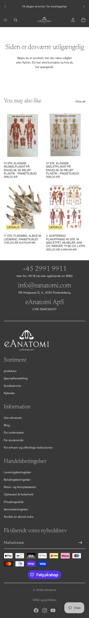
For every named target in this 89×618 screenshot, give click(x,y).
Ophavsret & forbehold (18, 494)
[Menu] (5, 19)
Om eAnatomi (13, 418)
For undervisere (14, 433)
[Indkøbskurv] (83, 20)
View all (80, 101)
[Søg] (15, 20)
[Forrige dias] (5, 6)
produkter (10, 371)
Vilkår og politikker (44, 600)
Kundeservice (12, 386)
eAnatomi (50, 590)
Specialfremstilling (16, 378)
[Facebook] (36, 610)
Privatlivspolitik (13, 502)
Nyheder (9, 393)
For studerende (13, 440)
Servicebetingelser (16, 509)
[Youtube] (53, 610)
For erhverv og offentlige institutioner (28, 447)
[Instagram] (44, 610)
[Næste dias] (84, 6)
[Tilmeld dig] (80, 543)
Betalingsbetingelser (17, 480)
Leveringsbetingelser (17, 472)
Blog (7, 425)
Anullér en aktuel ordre (18, 517)
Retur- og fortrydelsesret (20, 487)
